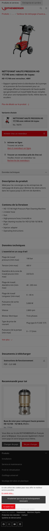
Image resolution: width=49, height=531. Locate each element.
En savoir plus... (8, 493)
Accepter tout (8, 507)
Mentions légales (33, 512)
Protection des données (11, 515)
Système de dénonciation (11, 518)
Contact (24, 515)
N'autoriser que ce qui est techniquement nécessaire (24, 499)
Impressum (21, 512)
